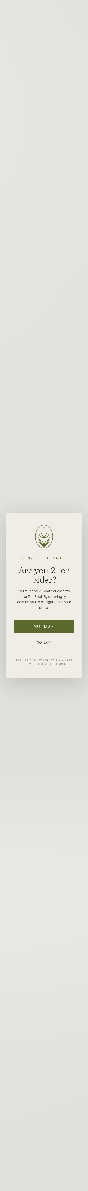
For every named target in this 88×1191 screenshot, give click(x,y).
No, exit (44, 642)
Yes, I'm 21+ (44, 626)
